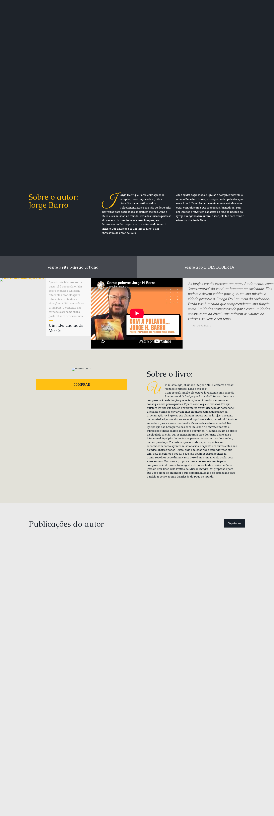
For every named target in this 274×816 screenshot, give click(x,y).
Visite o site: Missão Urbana (71, 267)
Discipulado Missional (105, 613)
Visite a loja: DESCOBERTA (208, 267)
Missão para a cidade (159, 618)
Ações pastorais (207, 704)
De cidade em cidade (50, 613)
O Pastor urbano (46, 791)
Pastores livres (206, 613)
